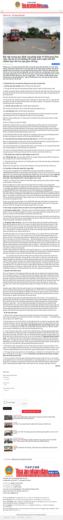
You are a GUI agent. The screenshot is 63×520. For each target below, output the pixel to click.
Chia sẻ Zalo (56, 64)
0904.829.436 (45, 497)
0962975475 (25, 491)
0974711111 (17, 510)
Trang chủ (7, 517)
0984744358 (10, 491)
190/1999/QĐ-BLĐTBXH (12, 190)
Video (14, 517)
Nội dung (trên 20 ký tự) (8, 388)
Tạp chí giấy (21, 517)
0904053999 (8, 506)
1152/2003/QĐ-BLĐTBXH (42, 192)
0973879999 (18, 491)
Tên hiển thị (6, 377)
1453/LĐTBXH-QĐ (10, 186)
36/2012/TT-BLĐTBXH (23, 193)
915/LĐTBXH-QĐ (46, 186)
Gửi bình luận (7, 408)
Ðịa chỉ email (6, 383)
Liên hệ (28, 517)
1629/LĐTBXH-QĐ (24, 188)
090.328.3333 (46, 499)
